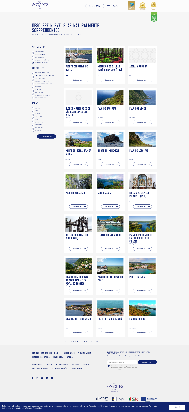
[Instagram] (37, 378)
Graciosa (38, 116)
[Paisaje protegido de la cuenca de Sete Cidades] (142, 231)
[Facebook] (32, 378)
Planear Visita (84, 353)
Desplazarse (39, 51)
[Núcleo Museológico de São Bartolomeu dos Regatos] (79, 105)
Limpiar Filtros (46, 136)
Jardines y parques (42, 81)
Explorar (92, 6)
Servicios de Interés (59, 368)
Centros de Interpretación (44, 75)
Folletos (75, 364)
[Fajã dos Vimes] (142, 105)
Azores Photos (37, 364)
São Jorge (38, 124)
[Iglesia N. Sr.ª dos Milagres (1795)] (142, 189)
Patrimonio (39, 92)
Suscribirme (146, 362)
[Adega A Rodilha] (142, 62)
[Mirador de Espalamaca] (79, 315)
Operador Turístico (42, 60)
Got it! (177, 407)
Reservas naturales (42, 95)
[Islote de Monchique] (110, 147)
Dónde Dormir (40, 54)
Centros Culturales (42, 72)
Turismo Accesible (77, 368)
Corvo (37, 108)
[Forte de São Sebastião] (110, 315)
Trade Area (58, 356)
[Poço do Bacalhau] (79, 189)
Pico (36, 119)
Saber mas (77, 80)
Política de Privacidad (40, 368)
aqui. (120, 368)
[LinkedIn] (47, 378)
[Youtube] (42, 378)
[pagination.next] (97, 341)
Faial (37, 110)
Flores (37, 113)
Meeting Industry (62, 364)
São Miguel (39, 127)
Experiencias (39, 57)
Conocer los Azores (41, 356)
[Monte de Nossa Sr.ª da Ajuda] (79, 147)
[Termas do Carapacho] (110, 231)
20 (94, 341)
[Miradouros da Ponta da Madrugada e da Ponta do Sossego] (79, 273)
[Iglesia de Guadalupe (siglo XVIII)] (79, 231)
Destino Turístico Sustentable (46, 353)
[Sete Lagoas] (110, 189)
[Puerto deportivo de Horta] (79, 62)
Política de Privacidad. (32, 408)
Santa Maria (39, 122)
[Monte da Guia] (142, 273)
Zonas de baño (40, 98)
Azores (70, 356)
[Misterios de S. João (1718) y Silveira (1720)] (110, 62)
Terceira (38, 130)
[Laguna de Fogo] (142, 315)
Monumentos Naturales (43, 84)
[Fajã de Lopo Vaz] (142, 147)
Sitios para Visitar (41, 62)
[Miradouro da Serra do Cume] (110, 273)
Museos (38, 86)
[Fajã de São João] (110, 105)
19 (91, 341)
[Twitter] (52, 378)
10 (86, 341)
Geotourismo (40, 78)
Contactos (86, 364)
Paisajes (38, 89)
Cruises (49, 364)
